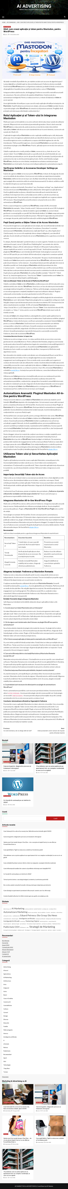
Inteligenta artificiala (10, 1037)
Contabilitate (7, 1005)
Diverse (5, 1019)
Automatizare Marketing (15, 912)
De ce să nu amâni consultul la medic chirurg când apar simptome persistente (27, 885)
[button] (4, 17)
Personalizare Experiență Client (34, 923)
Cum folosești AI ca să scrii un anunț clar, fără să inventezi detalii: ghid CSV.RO (27, 831)
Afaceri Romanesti (7, 949)
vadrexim (50, 930)
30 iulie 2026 (15, 1144)
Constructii (7, 1002)
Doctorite (5, 943)
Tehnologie (7, 1065)
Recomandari (7, 26)
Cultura (5, 1009)
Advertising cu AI (7, 908)
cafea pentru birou (7, 915)
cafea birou (53, 912)
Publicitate (6, 1051)
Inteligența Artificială (40, 918)
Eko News (52, 915)
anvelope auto (45, 908)
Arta (4, 984)
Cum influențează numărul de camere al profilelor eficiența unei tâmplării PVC (27, 868)
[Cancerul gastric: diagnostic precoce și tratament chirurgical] (17, 753)
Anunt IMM (5, 945)
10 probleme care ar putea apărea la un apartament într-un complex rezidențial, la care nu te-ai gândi (50, 768)
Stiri (4, 1061)
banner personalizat (32, 912)
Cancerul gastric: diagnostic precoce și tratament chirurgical (22, 836)
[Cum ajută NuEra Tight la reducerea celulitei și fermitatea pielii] (50, 1126)
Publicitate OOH (11, 927)
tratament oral (44, 930)
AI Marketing (18, 908)
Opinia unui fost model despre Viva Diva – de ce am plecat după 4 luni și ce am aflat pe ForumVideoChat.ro (29, 843)
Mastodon (5, 1077)
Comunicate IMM (7, 947)
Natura (5, 1047)
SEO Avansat (23, 927)
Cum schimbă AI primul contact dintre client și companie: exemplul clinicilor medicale (29, 863)
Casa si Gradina (8, 998)
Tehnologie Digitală (35, 930)
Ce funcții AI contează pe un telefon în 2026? (17, 874)
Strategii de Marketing (42, 926)
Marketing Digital (32, 921)
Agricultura (7, 974)
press (6, 34)
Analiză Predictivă (37, 908)
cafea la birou (59, 912)
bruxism (48, 912)
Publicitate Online (56, 923)
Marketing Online (44, 921)
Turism (5, 1072)
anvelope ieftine (52, 908)
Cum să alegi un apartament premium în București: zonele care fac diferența (26, 890)
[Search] (65, 16)
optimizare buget (15, 923)
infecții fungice (15, 918)
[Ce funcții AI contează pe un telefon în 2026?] (17, 787)
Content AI (5, 954)
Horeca (5, 1033)
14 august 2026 (16, 1110)
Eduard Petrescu (28, 915)
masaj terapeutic (7, 923)
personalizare (23, 923)
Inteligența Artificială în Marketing (53, 918)
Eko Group (42, 915)
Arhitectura (7, 981)
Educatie (6, 1023)
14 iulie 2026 (45, 772)
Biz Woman (5, 940)
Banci (5, 995)
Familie (5, 1026)
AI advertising (6, 956)
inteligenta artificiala (27, 918)
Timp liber (6, 1068)
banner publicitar (42, 912)
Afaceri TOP (6, 952)
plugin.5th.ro (52, 449)
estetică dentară (7, 918)
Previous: (17, 730)
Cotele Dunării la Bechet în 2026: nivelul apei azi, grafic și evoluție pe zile (25, 896)
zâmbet (54, 930)
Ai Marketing (7, 977)
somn (27, 927)
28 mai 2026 (12, 804)
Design (5, 1016)
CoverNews (40, 1186)
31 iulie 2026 (12, 770)
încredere (58, 930)
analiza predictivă (29, 908)
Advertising (7, 967)
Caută (4, 812)
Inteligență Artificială (11, 921)
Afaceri (5, 970)
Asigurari (6, 988)
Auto (5, 991)
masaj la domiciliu (52, 921)
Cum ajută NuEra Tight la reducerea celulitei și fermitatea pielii (23, 850)
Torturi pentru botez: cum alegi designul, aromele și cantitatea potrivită (25, 879)
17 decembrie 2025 (14, 34)
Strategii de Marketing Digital (10, 930)
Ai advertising (34, 6)
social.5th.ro (15, 370)
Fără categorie (8, 1030)
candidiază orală (16, 915)
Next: (51, 731)
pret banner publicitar (47, 923)
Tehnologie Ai (28, 930)
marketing (22, 921)
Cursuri (5, 1012)
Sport (5, 1058)
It (3, 1040)
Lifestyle (6, 1044)
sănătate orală (20, 930)
